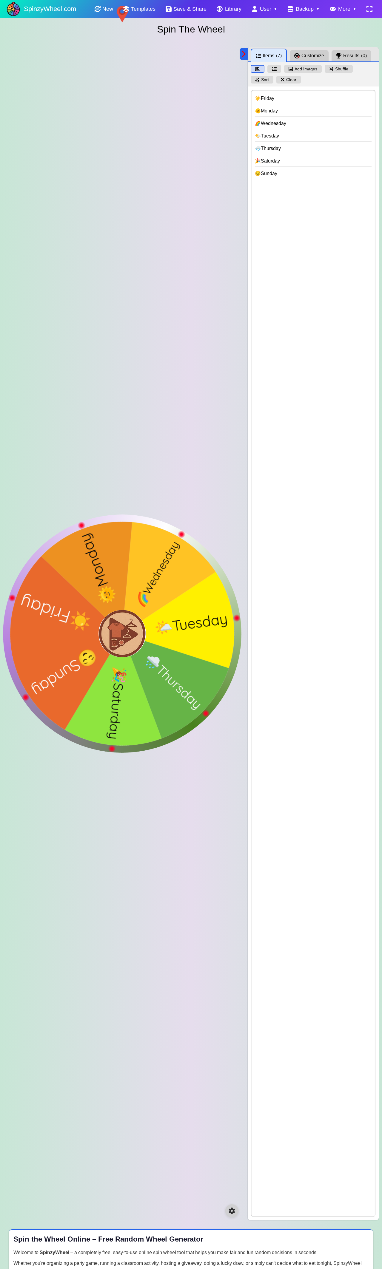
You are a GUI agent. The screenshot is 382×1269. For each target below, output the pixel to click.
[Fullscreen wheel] (369, 9)
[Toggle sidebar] (244, 54)
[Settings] (231, 1210)
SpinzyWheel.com (50, 9)
